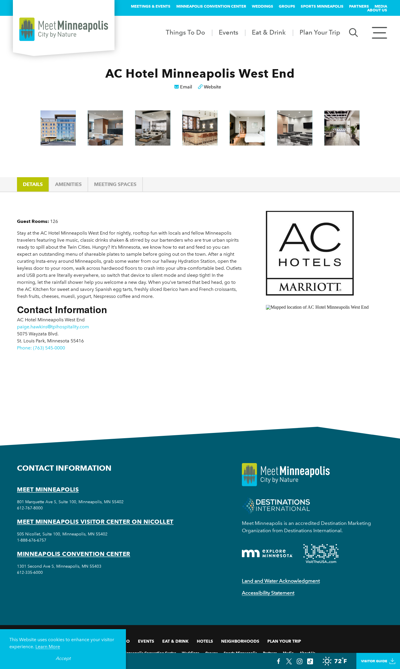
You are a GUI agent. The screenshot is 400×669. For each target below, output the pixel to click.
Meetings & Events (150, 6)
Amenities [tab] (68, 184)
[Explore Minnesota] (267, 553)
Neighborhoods (240, 641)
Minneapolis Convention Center (211, 6)
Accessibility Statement (268, 593)
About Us (377, 10)
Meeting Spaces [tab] (115, 184)
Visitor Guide (374, 661)
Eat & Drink (269, 32)
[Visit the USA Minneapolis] (321, 553)
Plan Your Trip (320, 32)
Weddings (262, 6)
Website (212, 87)
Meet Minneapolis (48, 489)
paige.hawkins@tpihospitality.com (53, 327)
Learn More (47, 646)
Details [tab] (33, 184)
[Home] (63, 29)
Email (186, 87)
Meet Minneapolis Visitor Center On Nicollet (95, 521)
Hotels (205, 641)
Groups (287, 6)
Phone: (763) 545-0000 (41, 348)
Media (381, 6)
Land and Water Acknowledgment (281, 581)
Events (228, 32)
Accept (63, 658)
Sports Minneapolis (322, 6)
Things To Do (185, 32)
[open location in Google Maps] (324, 355)
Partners (359, 6)
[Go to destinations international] (276, 505)
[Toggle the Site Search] (353, 32)
